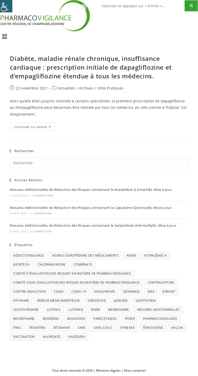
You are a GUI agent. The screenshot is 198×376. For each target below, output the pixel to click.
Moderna (51, 318)
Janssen (121, 300)
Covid (58, 291)
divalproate (104, 291)
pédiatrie (37, 327)
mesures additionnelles (158, 309)
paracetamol (105, 318)
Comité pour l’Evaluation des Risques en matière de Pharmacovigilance (76, 282)
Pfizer (130, 318)
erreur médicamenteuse (58, 300)
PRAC (17, 327)
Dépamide (131, 291)
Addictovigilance (28, 255)
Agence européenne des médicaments (85, 255)
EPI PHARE (21, 300)
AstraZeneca (155, 255)
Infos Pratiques (110, 88)
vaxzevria (76, 336)
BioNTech (21, 264)
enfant (169, 291)
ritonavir (61, 327)
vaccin (177, 327)
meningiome (118, 309)
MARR (95, 309)
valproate (52, 336)
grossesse (97, 300)
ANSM (131, 255)
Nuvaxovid (76, 318)
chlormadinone (52, 264)
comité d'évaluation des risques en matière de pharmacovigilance (72, 273)
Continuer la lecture (34, 125)
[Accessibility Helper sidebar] (6, 6)
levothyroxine (26, 309)
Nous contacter (135, 370)
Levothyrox (146, 300)
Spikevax (127, 327)
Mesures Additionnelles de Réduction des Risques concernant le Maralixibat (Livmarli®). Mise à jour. (91, 189)
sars (82, 327)
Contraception (161, 282)
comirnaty (83, 264)
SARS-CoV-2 (103, 327)
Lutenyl (54, 309)
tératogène (153, 327)
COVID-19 (78, 291)
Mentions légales (108, 370)
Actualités (66, 88)
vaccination (24, 336)
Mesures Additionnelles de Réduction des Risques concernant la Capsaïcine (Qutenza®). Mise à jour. (91, 207)
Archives (86, 88)
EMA (151, 291)
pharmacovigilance (160, 318)
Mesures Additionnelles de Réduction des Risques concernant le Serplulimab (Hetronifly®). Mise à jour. (93, 225)
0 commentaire (43, 195)
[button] (99, 36)
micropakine (24, 318)
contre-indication (29, 291)
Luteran (76, 309)
